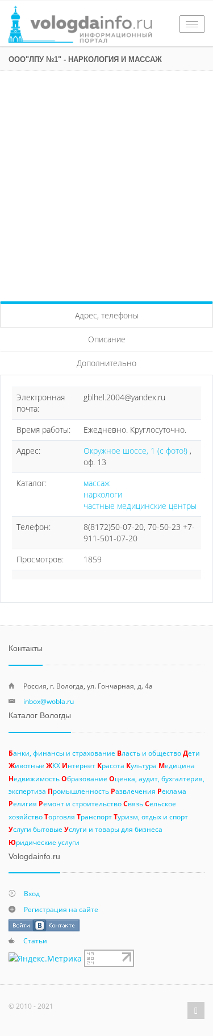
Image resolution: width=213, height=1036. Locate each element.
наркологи (102, 494)
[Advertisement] (106, 183)
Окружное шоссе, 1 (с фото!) (136, 450)
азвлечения (133, 790)
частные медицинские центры (140, 505)
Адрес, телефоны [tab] (107, 315)
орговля (59, 816)
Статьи (35, 940)
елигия (23, 803)
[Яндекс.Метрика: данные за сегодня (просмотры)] (45, 958)
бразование (84, 778)
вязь (133, 803)
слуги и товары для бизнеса (113, 829)
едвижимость (34, 778)
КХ (53, 765)
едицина (176, 765)
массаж (96, 483)
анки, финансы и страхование (62, 752)
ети (191, 752)
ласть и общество (149, 752)
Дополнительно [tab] (106, 363)
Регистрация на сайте (61, 909)
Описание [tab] (107, 339)
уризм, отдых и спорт (151, 816)
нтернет (78, 765)
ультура (141, 765)
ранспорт (94, 816)
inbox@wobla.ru (48, 701)
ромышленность (78, 790)
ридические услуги (44, 842)
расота (110, 765)
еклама (171, 790)
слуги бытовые (35, 829)
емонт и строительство (80, 803)
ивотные (26, 765)
